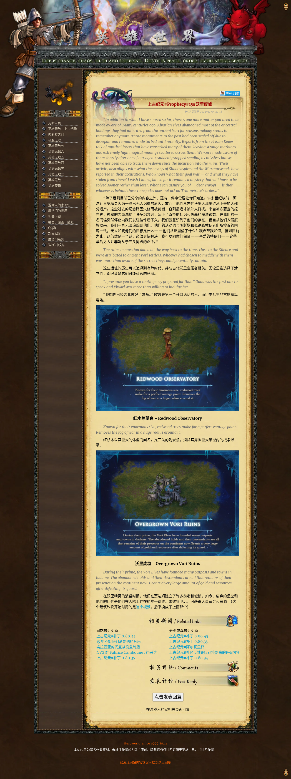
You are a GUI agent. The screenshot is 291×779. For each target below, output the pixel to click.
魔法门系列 (56, 239)
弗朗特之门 (56, 134)
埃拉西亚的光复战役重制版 (118, 647)
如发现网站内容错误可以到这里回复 (145, 762)
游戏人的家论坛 (59, 205)
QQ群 (52, 228)
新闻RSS (54, 234)
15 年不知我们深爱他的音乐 (118, 641)
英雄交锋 (54, 186)
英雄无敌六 (56, 151)
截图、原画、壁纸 (61, 222)
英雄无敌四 (56, 163)
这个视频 (143, 607)
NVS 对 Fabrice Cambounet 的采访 (126, 652)
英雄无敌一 (56, 180)
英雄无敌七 (56, 146)
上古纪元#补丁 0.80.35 (115, 658)
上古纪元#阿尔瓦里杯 (186, 647)
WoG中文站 (56, 245)
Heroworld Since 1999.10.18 (145, 743)
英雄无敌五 (56, 157)
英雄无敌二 (56, 174)
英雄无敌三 (56, 169)
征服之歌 (54, 140)
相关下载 (54, 217)
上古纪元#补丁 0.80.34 (188, 658)
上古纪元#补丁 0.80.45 (115, 636)
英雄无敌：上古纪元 (62, 129)
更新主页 (54, 123)
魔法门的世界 (57, 211)
